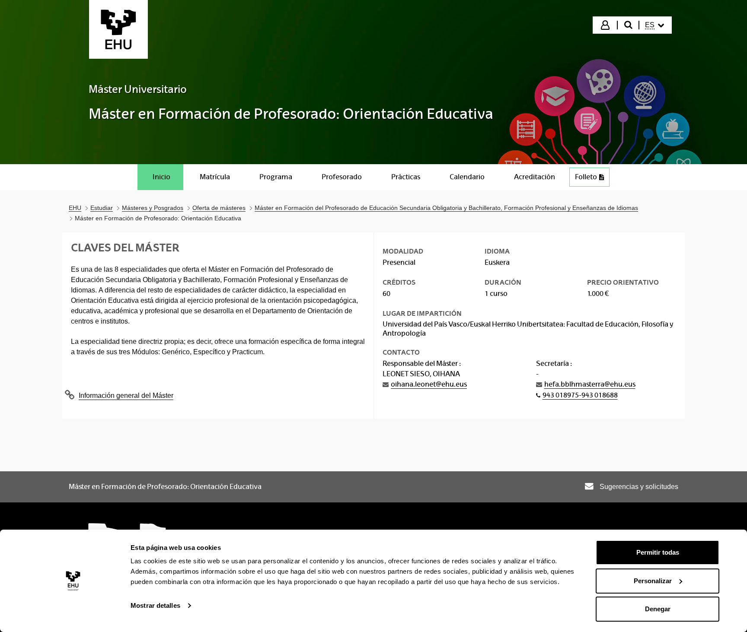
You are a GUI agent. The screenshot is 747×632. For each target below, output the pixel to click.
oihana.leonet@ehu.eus (429, 384)
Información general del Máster (126, 395)
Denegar (657, 609)
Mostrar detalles (155, 605)
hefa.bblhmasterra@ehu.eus (589, 384)
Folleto (592, 179)
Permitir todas (657, 552)
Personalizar (653, 580)
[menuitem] (654, 25)
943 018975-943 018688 (580, 395)
